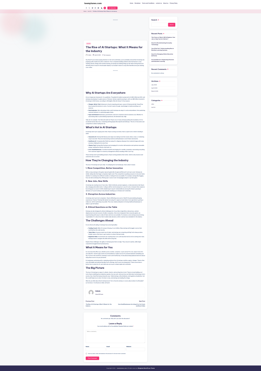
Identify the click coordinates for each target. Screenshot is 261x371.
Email (108, 346)
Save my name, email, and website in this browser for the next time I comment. (107, 353)
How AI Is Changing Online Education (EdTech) (162, 55)
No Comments (107, 55)
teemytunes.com (93, 3)
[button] (112, 8)
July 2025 (154, 85)
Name (87, 346)
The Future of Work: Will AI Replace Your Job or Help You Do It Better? (163, 38)
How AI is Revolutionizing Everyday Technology (161, 43)
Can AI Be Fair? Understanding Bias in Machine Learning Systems (162, 49)
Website (128, 346)
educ (152, 104)
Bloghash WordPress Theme (146, 368)
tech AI (88, 43)
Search (154, 20)
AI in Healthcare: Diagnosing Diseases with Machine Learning (162, 60)
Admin (97, 291)
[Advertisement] (115, 30)
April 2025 (154, 88)
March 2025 (154, 91)
